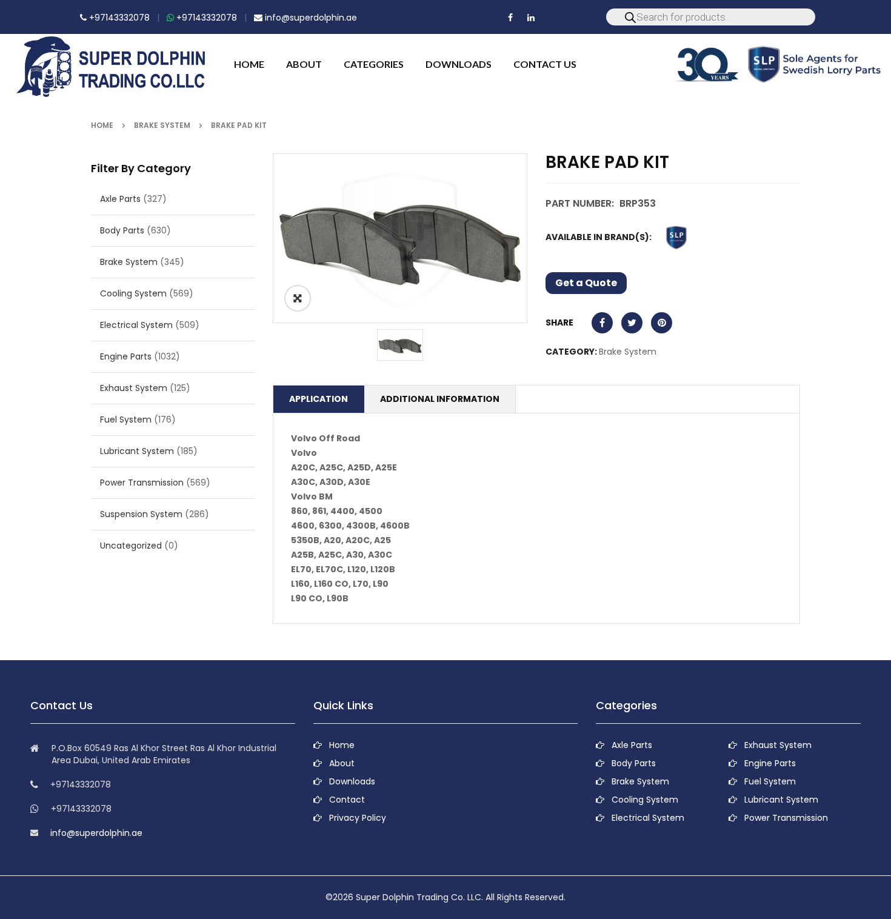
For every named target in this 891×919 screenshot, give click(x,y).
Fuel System (126, 419)
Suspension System (141, 514)
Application (318, 399)
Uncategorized (131, 546)
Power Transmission (142, 482)
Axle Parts (120, 199)
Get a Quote (586, 283)
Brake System (162, 125)
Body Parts (122, 230)
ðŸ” (297, 298)
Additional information (439, 399)
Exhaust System (133, 388)
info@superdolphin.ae (309, 18)
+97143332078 (118, 18)
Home (102, 125)
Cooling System (133, 293)
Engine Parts (126, 356)
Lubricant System (137, 451)
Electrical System (136, 325)
